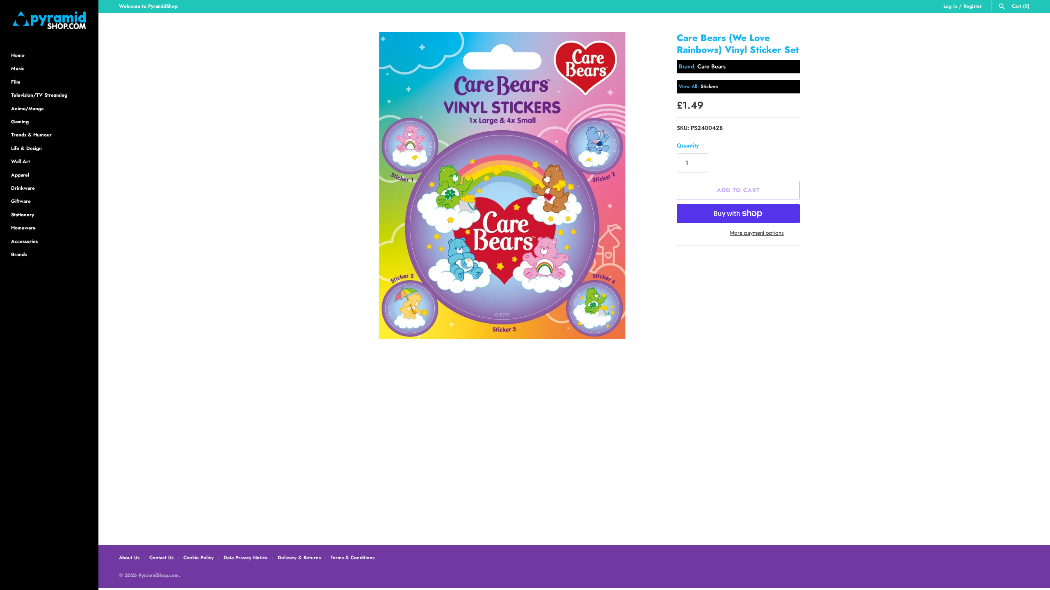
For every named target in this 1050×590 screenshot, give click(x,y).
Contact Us (161, 557)
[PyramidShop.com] (49, 20)
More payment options (757, 233)
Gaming (20, 121)
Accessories (24, 241)
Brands (19, 254)
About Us (129, 557)
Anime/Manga (27, 108)
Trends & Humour (31, 134)
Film (16, 81)
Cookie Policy (198, 557)
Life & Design (26, 148)
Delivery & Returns (299, 557)
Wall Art (20, 161)
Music (17, 68)
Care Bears (711, 66)
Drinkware (23, 187)
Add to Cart (738, 190)
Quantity (688, 145)
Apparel (20, 174)
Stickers (709, 86)
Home (18, 55)
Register (972, 5)
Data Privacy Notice (246, 557)
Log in (950, 5)
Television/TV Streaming (39, 94)
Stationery (22, 214)
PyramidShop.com (159, 575)
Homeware (23, 227)
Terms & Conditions (352, 557)
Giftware (21, 200)
